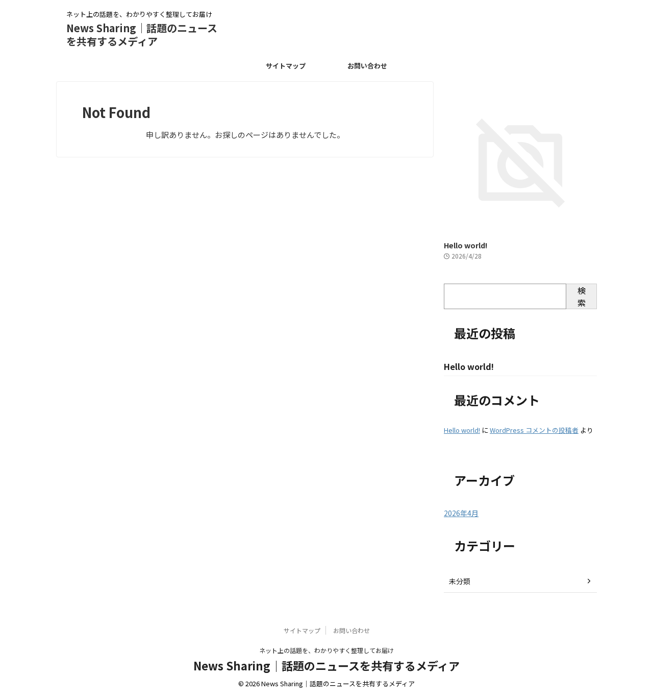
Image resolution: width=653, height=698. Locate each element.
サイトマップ (286, 66)
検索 (581, 296)
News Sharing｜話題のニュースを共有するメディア (141, 34)
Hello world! (465, 245)
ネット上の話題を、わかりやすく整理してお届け (326, 650)
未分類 (459, 581)
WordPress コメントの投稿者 (534, 430)
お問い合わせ (367, 66)
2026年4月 (461, 513)
